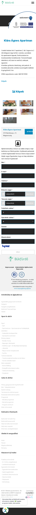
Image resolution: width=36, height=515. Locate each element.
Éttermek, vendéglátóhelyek (9, 429)
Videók (3, 311)
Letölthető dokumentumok (10, 474)
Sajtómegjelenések (8, 472)
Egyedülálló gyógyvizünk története (11, 301)
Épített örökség (5, 390)
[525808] (10, 103)
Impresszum (9, 267)
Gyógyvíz (4, 304)
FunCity (4, 353)
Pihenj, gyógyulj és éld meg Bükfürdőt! (12, 385)
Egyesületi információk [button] (8, 467)
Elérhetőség (5, 482)
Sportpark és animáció (8, 336)
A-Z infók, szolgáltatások (9, 462)
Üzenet (3, 227)
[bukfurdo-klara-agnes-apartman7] (26, 112)
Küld (18, 252)
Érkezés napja (6, 190)
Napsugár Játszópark (8, 343)
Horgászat (5, 373)
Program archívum (7, 404)
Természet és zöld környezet (9, 392)
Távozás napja (6, 199)
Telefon (4, 181)
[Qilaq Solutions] (30, 497)
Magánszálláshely (6, 445)
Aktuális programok (8, 399)
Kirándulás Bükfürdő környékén (10, 394)
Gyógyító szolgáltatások (8, 306)
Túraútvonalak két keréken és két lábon (13, 358)
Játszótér (5, 348)
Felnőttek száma (7, 208)
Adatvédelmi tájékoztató (24, 267)
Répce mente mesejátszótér (10, 350)
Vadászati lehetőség (8, 370)
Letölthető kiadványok (8, 464)
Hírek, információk (6, 407)
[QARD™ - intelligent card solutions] (29, 493)
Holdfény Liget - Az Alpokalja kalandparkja (14, 346)
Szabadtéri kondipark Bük (9, 333)
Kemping (4, 448)
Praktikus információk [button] (7, 459)
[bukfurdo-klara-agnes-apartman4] (26, 103)
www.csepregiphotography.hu (22, 288)
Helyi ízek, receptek (7, 426)
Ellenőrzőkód (5, 237)
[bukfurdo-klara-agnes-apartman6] (10, 112)
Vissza (30, 131)
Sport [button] (3, 323)
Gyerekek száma (7, 217)
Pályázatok (5, 479)
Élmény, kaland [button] (5, 338)
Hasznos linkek (6, 477)
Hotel (2, 440)
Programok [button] (4, 397)
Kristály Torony (6, 341)
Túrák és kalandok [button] (6, 355)
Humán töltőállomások (9, 360)
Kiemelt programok (7, 402)
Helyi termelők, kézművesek (9, 424)
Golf (3, 326)
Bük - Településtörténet (8, 387)
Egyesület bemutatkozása (10, 469)
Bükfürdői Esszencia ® (8, 421)
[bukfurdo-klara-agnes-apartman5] (10, 120)
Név (3, 162)
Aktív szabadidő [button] (6, 363)
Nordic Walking (6, 365)
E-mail (4, 172)
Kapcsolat (19, 269)
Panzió (3, 443)
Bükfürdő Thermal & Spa (8, 309)
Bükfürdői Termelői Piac (8, 419)
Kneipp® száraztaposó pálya (10, 368)
